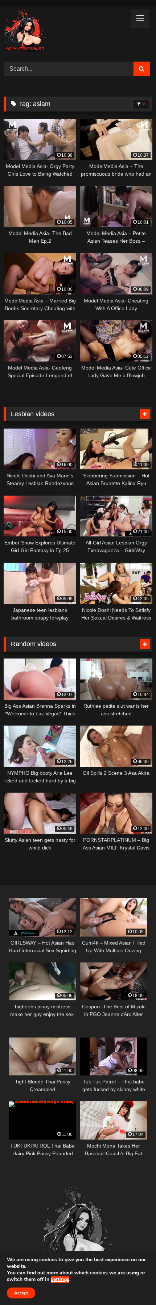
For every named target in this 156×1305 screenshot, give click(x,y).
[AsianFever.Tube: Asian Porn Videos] (64, 32)
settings (60, 1279)
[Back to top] (133, 1283)
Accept (21, 1293)
